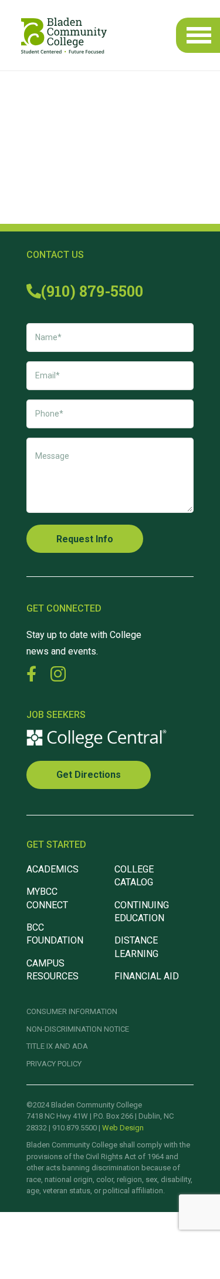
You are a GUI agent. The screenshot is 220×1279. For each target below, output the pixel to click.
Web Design (123, 1127)
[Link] (64, 35)
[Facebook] (31, 674)
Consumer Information (71, 1011)
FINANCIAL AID (146, 976)
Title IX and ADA (57, 1046)
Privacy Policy (54, 1063)
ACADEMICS (52, 869)
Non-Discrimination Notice (77, 1029)
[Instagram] (58, 674)
